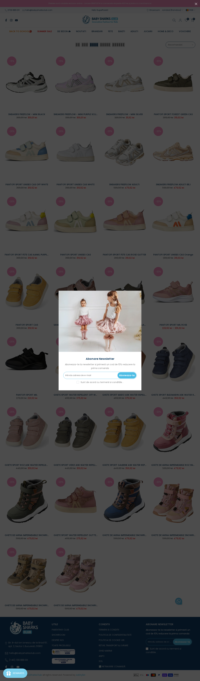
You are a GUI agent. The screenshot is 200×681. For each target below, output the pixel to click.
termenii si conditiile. (111, 382)
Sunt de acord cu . (102, 382)
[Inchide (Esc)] (196, 4)
